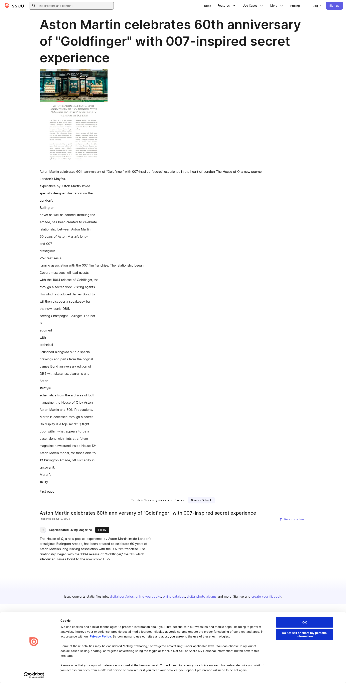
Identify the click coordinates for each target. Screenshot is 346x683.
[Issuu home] (14, 5)
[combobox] (75, 5)
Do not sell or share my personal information (304, 634)
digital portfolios (122, 596)
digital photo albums (201, 596)
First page (47, 491)
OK (304, 622)
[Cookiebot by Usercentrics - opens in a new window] (33, 675)
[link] (207, 6)
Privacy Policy (100, 636)
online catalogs (174, 596)
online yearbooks (148, 596)
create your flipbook (266, 596)
